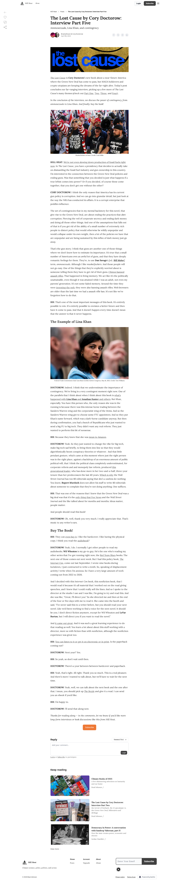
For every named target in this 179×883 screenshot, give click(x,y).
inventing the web (65, 287)
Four (114, 93)
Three (103, 93)
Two (97, 93)
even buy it (71, 536)
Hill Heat (53, 12)
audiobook (83, 540)
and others (104, 399)
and (79, 399)
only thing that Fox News (88, 497)
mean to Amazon (97, 437)
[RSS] (118, 869)
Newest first (119, 739)
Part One (88, 93)
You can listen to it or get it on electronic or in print (82, 641)
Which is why (106, 475)
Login (138, 3)
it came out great (64, 623)
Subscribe (150, 3)
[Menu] (158, 3)
